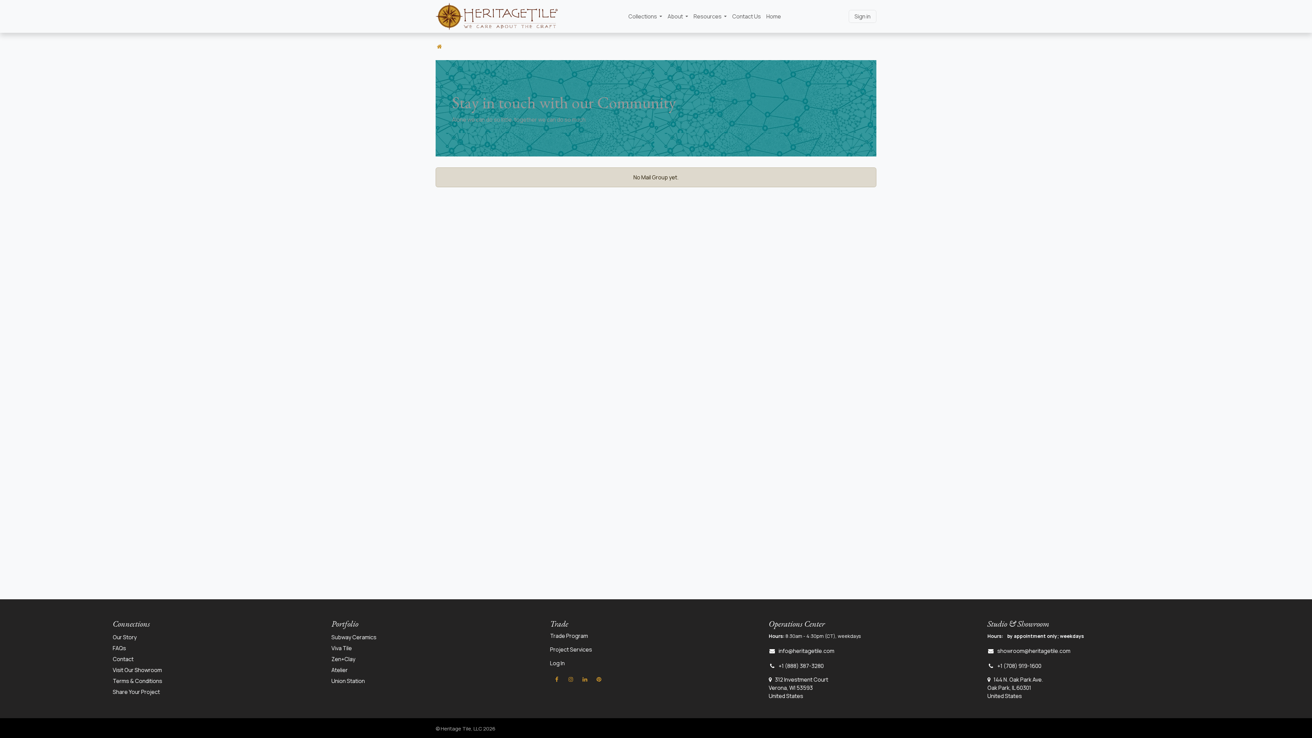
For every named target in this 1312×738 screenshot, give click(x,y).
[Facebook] (556, 679)
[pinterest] (598, 679)
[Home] (439, 46)
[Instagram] (570, 679)
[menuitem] (645, 16)
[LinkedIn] (584, 679)
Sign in (863, 16)
